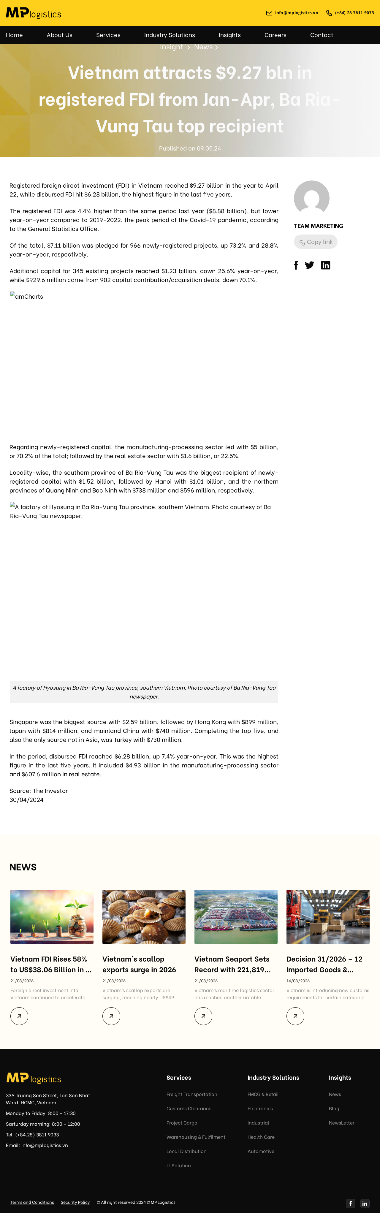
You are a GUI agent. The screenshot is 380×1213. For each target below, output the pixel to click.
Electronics (260, 1108)
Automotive (261, 1150)
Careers (275, 34)
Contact (321, 34)
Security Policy (75, 1202)
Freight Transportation (192, 1093)
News (335, 1093)
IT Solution (179, 1165)
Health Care (261, 1136)
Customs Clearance (189, 1108)
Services (108, 34)
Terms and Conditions (32, 1202)
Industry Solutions (169, 34)
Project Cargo (182, 1122)
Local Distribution (187, 1150)
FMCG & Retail (263, 1093)
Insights (230, 34)
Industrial (258, 1122)
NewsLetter (341, 1122)
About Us (59, 34)
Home (14, 34)
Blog (334, 1108)
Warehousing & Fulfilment (196, 1136)
